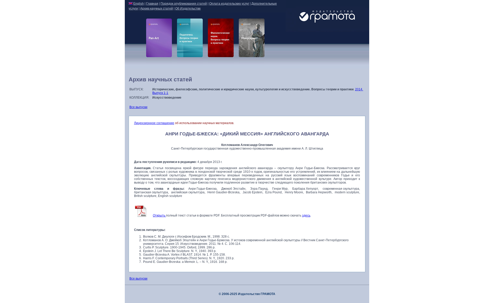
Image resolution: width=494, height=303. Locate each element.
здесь (306, 215)
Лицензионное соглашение (154, 123)
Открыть (159, 215)
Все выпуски (138, 107)
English (138, 3)
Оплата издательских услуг (229, 3)
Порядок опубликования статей (184, 3)
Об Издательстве (188, 8)
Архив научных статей (156, 8)
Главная (152, 3)
